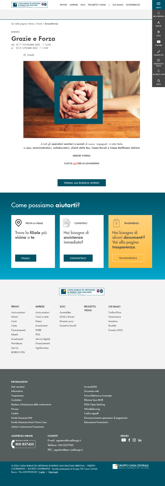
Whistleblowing (92, 409)
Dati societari (18, 386)
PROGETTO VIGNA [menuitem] (97, 5)
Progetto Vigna (90, 308)
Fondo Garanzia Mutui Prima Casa (41, 422)
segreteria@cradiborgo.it (68, 440)
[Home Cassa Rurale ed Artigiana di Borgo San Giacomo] (29, 5)
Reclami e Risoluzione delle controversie (31, 404)
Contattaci (16, 399)
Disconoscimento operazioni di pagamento (105, 417)
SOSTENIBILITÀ (133, 5)
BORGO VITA (18, 352)
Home (31, 23)
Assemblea (65, 312)
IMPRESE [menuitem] (74, 5)
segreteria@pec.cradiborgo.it (68, 449)
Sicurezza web (91, 391)
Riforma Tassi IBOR (105, 399)
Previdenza (16, 343)
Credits (42, 471)
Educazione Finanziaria (96, 422)
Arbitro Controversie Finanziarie (39, 426)
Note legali (53, 471)
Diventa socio (66, 321)
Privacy (15, 409)
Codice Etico (114, 312)
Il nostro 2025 (115, 330)
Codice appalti (103, 413)
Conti (14, 321)
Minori (14, 316)
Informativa (17, 391)
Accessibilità (90, 386)
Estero (39, 321)
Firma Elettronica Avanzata (98, 395)
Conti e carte (42, 316)
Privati (15, 306)
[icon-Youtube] (123, 440)
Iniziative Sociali (68, 325)
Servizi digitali (43, 339)
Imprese (40, 306)
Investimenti (17, 339)
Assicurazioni (18, 312)
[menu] (100, 5)
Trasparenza (17, 395)
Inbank (14, 334)
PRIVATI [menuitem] (63, 5)
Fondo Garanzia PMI (33, 417)
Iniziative (112, 321)
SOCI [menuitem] (83, 5)
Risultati (112, 325)
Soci (62, 306)
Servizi (14, 347)
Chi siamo (114, 306)
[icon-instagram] (134, 440)
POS (38, 334)
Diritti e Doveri (67, 316)
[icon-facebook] (129, 440)
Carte (14, 325)
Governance (114, 316)
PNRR (38, 330)
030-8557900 (65, 445)
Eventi (39, 23)
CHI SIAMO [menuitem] (117, 5)
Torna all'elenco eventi (82, 182)
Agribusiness (42, 347)
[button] (158, 5)
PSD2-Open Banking (106, 404)
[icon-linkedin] (139, 440)
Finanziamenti (18, 330)
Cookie (14, 413)
